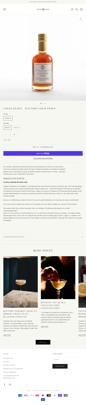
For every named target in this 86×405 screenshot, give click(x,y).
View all (43, 342)
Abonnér (59, 366)
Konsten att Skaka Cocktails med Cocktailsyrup (53, 305)
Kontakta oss (8, 358)
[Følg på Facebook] (4, 384)
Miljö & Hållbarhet (9, 372)
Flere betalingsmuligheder (43, 158)
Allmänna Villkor (9, 365)
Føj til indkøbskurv (43, 147)
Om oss (6, 362)
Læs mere (7, 335)
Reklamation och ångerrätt (13, 369)
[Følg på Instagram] (10, 384)
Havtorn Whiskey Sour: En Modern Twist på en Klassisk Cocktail (20, 314)
